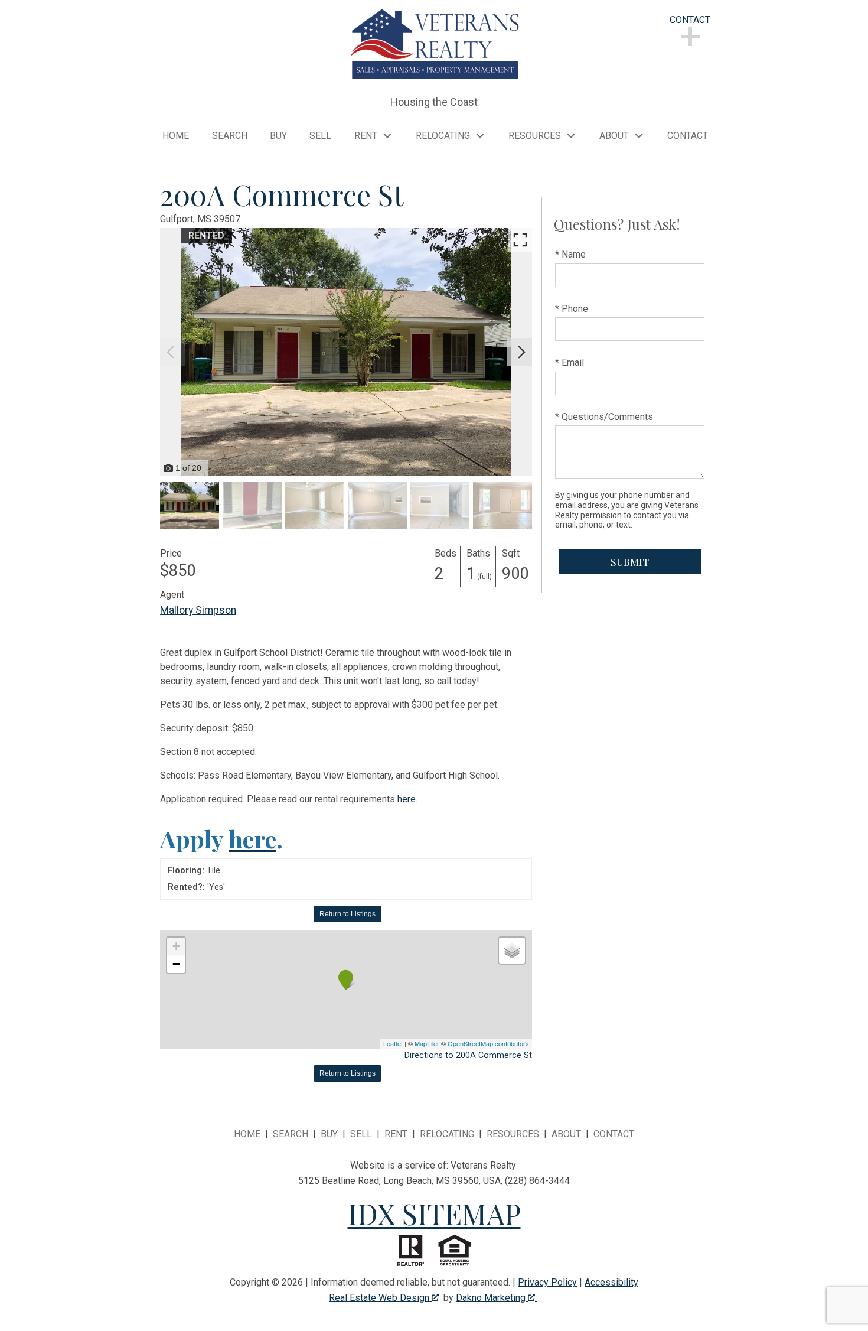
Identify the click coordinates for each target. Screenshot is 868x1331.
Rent (395, 1134)
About (566, 1134)
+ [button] (176, 946)
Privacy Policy (547, 1282)
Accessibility (611, 1282)
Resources (513, 1134)
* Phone (571, 308)
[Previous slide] (170, 352)
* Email (569, 362)
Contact (687, 136)
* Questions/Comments (604, 416)
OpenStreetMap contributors (488, 1043)
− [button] (176, 963)
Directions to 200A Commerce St (468, 1055)
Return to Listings (347, 914)
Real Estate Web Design (380, 1297)
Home (175, 136)
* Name (570, 254)
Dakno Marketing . (496, 1297)
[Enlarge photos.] (520, 240)
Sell (320, 136)
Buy (278, 136)
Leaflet (393, 1043)
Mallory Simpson (198, 610)
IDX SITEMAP (434, 1213)
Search (229, 136)
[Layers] (512, 951)
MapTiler (427, 1043)
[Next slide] (521, 352)
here (406, 799)
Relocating (447, 1134)
